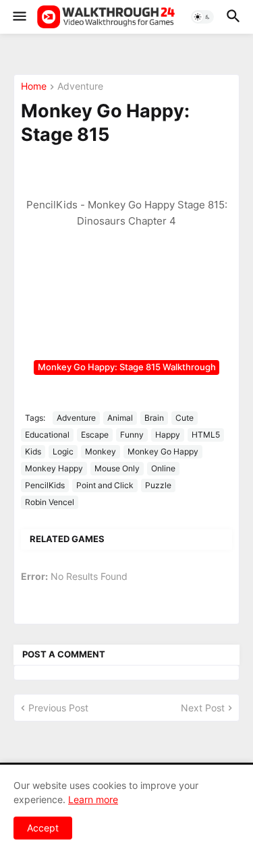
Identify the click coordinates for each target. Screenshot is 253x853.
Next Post (203, 707)
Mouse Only (117, 468)
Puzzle (158, 485)
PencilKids (45, 485)
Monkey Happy (54, 468)
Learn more (93, 799)
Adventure (80, 87)
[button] (18, 16)
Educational (47, 435)
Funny (132, 435)
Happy (167, 435)
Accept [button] (43, 827)
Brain (154, 418)
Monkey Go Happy (163, 451)
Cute (184, 418)
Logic (63, 451)
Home (34, 87)
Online (163, 468)
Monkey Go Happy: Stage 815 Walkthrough (127, 366)
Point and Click (105, 485)
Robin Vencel (49, 502)
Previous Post (58, 707)
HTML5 (206, 435)
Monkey (100, 451)
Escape (95, 435)
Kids (33, 451)
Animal (120, 418)
